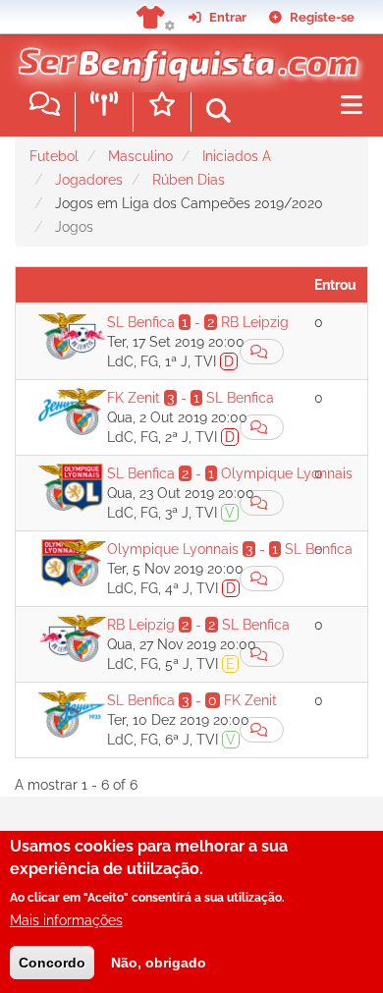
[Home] (184, 58)
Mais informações (66, 920)
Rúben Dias (188, 180)
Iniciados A (236, 156)
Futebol (54, 156)
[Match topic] (262, 351)
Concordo (52, 962)
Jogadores (89, 180)
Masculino (140, 156)
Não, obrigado (158, 962)
